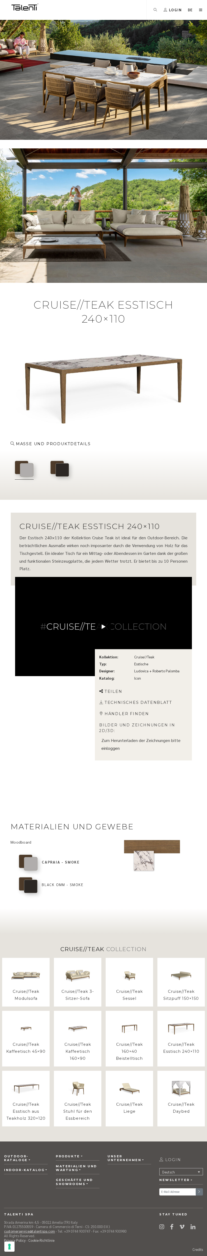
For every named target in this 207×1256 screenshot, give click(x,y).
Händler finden (127, 713)
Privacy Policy (15, 1240)
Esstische (141, 664)
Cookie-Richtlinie (41, 1240)
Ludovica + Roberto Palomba (157, 671)
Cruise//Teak (144, 657)
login (172, 1159)
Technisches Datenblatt (138, 702)
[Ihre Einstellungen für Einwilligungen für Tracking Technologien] (9, 1246)
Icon (137, 678)
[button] (190, 10)
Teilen (113, 691)
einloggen (110, 748)
